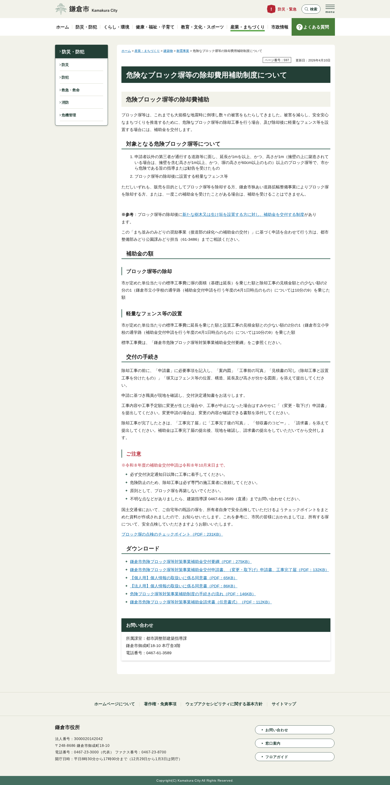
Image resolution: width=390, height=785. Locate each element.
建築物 (168, 51)
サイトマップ (284, 704)
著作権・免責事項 (160, 704)
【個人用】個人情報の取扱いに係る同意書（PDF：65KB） (183, 578)
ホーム (126, 51)
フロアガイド (276, 757)
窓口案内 (273, 743)
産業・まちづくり (147, 51)
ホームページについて (114, 704)
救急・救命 (71, 90)
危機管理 (69, 115)
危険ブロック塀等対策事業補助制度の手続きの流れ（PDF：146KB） (193, 594)
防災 (65, 65)
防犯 (65, 77)
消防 (65, 102)
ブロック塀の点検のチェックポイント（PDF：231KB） (172, 534)
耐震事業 (182, 51)
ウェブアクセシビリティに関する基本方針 (224, 704)
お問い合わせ (276, 730)
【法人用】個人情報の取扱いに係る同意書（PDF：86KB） (183, 586)
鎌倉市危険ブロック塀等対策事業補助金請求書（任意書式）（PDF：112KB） (201, 602)
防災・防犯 (73, 51)
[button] (311, 9)
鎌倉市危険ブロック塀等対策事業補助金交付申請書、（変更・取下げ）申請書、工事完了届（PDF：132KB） (229, 570)
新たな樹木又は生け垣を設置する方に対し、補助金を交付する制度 (243, 214)
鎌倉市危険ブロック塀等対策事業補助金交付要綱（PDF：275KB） (191, 561)
